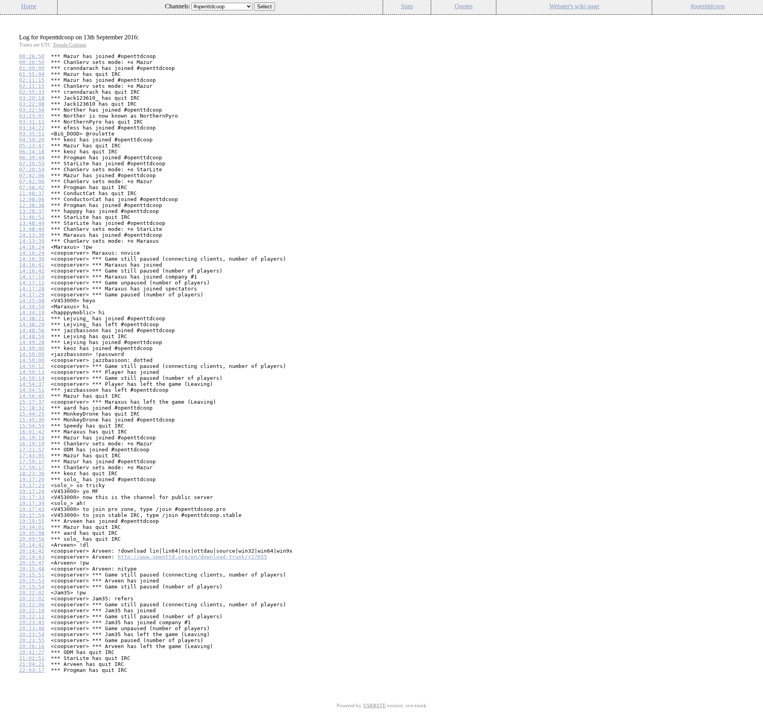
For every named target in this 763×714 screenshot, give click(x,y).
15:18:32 (32, 408)
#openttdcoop (708, 6)
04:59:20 (32, 140)
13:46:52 (32, 217)
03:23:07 (32, 116)
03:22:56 (32, 110)
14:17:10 (32, 277)
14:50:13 (32, 372)
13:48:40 (32, 223)
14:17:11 (32, 283)
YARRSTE (374, 705)
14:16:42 (32, 271)
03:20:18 (32, 98)
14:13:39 (32, 235)
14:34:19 (32, 312)
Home (29, 6)
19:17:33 (32, 497)
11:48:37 (32, 193)
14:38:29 (32, 324)
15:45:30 (32, 420)
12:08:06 (32, 199)
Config (752, 19)
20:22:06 (32, 605)
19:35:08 (32, 533)
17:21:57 (32, 450)
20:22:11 (32, 616)
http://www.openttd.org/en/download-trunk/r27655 (192, 557)
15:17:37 (32, 402)
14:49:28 (32, 342)
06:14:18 (32, 152)
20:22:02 (32, 593)
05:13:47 (32, 146)
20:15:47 (32, 563)
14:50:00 (32, 354)
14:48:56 (32, 330)
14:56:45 (32, 396)
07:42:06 (32, 175)
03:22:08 (32, 104)
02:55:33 (32, 92)
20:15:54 (32, 587)
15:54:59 (32, 426)
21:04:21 (32, 664)
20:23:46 (32, 628)
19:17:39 (32, 503)
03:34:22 (32, 128)
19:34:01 (32, 527)
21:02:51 (32, 658)
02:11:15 (32, 80)
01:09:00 (32, 68)
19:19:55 (32, 521)
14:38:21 (32, 318)
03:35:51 (32, 134)
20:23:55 (32, 640)
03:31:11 (32, 122)
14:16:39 (32, 259)
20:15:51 (32, 575)
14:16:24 (32, 247)
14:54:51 (32, 390)
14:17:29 (32, 295)
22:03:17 (32, 670)
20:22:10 (32, 610)
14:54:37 (32, 384)
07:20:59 (32, 163)
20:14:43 (32, 557)
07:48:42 (32, 187)
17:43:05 (32, 456)
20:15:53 (32, 581)
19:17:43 (32, 509)
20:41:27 (32, 652)
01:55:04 (32, 74)
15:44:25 (32, 414)
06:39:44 (32, 158)
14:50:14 (32, 378)
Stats (407, 6)
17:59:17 (32, 461)
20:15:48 (32, 569)
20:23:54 (32, 634)
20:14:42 (32, 545)
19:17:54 (32, 515)
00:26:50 (32, 56)
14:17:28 (32, 289)
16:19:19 (32, 438)
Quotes (464, 6)
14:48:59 (32, 336)
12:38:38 (32, 205)
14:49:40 (32, 348)
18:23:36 (32, 473)
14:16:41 (32, 265)
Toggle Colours (69, 45)
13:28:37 (32, 211)
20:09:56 (32, 539)
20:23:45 (32, 622)
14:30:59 (32, 307)
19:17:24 (32, 491)
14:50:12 (32, 366)
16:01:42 (32, 432)
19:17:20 (32, 479)
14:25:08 (32, 301)
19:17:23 (32, 485)
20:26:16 (32, 646)
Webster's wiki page (574, 6)
